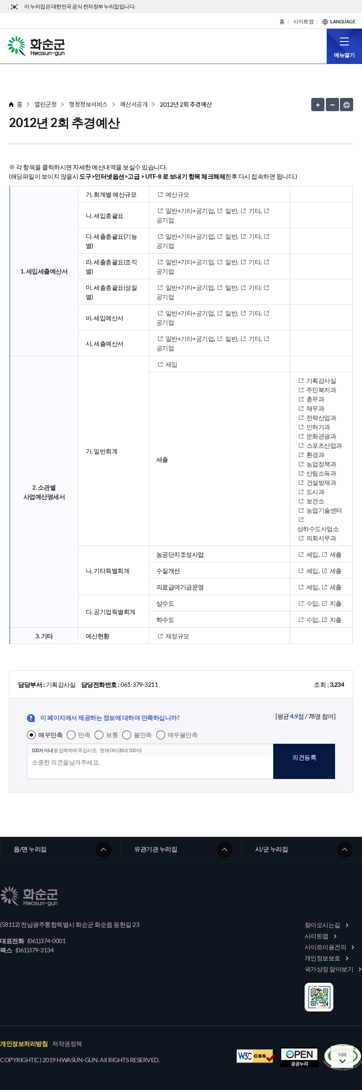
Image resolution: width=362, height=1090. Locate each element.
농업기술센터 (324, 510)
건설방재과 (321, 482)
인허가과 (318, 427)
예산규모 (177, 194)
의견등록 (304, 757)
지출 (336, 603)
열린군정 (45, 104)
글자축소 (332, 104)
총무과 (315, 399)
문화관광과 (321, 436)
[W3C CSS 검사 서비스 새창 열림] (256, 1056)
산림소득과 (321, 473)
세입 (171, 364)
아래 (342, 1054)
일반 (231, 210)
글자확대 (317, 104)
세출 (336, 554)
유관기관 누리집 (155, 849)
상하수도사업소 (318, 528)
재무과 (315, 408)
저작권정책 (67, 1043)
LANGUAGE (342, 21)
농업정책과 (321, 464)
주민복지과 (321, 389)
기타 (254, 210)
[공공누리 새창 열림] (299, 1057)
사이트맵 (303, 22)
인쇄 (346, 104)
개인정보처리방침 (24, 1043)
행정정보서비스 (88, 104)
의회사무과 (321, 538)
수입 (312, 603)
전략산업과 (321, 417)
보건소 (315, 501)
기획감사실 (321, 380)
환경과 (315, 454)
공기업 (165, 220)
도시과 (315, 491)
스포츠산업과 (324, 445)
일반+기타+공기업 (190, 210)
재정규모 (177, 636)
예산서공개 (134, 104)
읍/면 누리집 (30, 849)
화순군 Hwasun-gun (37, 45)
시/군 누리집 (271, 849)
